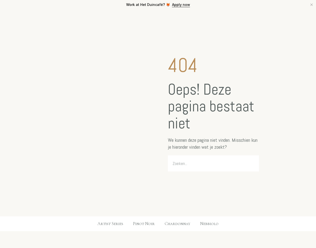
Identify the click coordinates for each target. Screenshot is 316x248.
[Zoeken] (252, 163)
